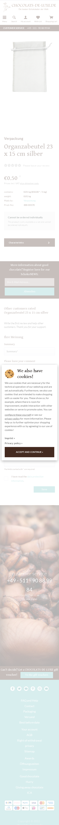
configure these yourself (18, 414)
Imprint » (10, 438)
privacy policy (12, 418)
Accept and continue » (29, 452)
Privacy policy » (13, 443)
